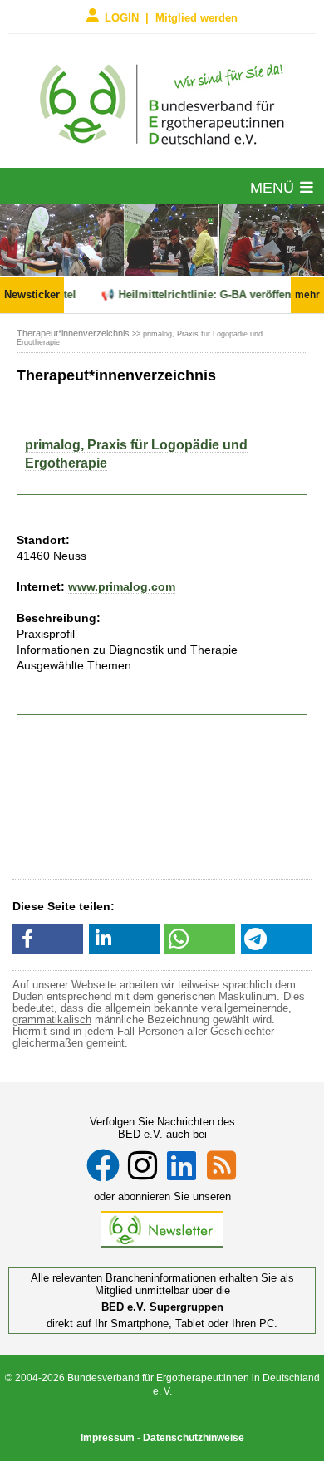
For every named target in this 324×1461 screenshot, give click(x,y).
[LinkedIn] (181, 1165)
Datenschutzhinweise (193, 1438)
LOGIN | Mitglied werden (171, 17)
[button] (47, 939)
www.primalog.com (121, 586)
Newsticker (32, 294)
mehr (307, 295)
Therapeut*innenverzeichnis (73, 333)
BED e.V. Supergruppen (162, 1307)
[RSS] (221, 1165)
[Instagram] (142, 1165)
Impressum (108, 1438)
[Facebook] (103, 1165)
